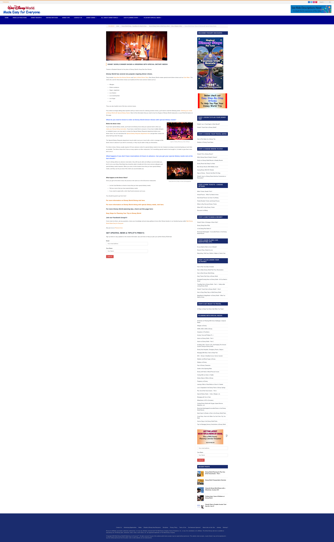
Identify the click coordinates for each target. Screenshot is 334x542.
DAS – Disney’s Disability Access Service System (210, 356)
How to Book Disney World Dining (205, 273)
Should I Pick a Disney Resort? (205, 154)
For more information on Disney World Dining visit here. (126, 200)
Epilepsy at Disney (202, 362)
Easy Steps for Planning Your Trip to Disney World (123, 213)
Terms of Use (182, 527)
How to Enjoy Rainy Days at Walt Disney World (209, 292)
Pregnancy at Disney (202, 381)
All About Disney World (109, 17)
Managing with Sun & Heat (204, 397)
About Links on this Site (209, 527)
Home (6, 17)
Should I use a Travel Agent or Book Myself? (208, 124)
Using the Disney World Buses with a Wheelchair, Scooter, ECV (215, 489)
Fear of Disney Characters (203, 365)
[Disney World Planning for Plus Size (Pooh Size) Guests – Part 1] (200, 474)
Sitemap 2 (225, 527)
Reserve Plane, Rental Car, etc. (205, 250)
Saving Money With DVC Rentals (205, 170)
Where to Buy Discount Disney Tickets (207, 204)
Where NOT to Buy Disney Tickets (206, 207)
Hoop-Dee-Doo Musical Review (122, 77)
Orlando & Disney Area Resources (152, 527)
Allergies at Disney (202, 325)
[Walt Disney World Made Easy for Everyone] (22, 10)
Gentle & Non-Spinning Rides (204, 368)
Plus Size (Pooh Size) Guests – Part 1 (207, 390)
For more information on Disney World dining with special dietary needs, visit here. (135, 204)
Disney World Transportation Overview (22, 2)
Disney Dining (90, 17)
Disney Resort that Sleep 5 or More (206, 163)
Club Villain (187, 77)
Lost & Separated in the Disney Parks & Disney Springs (211, 387)
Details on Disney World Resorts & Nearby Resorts (210, 160)
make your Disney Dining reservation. (116, 129)
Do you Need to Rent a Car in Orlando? (207, 247)
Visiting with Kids (52, 17)
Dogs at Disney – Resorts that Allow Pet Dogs (208, 173)
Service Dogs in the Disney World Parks (207, 421)
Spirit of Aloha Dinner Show (141, 77)
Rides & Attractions (20, 17)
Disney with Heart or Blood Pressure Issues (208, 371)
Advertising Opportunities (130, 527)
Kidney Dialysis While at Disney (205, 378)
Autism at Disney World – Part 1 (205, 338)
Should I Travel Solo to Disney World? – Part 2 (209, 289)
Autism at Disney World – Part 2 (205, 341)
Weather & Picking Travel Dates (205, 142)
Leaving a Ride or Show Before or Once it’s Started (210, 384)
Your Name (109, 248)
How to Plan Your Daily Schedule (205, 266)
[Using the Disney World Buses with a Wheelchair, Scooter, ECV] (200, 490)
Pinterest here (119, 228)
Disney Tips (66, 17)
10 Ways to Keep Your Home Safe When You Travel (210, 309)
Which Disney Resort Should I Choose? (207, 157)
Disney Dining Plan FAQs (203, 225)
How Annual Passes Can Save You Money (208, 197)
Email (107, 240)
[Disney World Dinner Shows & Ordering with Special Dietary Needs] (136, 60)
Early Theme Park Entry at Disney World (207, 276)
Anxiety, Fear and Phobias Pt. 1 (205, 335)
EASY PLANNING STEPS (131, 17)
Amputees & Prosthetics (203, 332)
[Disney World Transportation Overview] (200, 482)
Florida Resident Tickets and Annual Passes (208, 201)
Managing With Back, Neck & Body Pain (207, 352)
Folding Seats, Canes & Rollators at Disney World (214, 497)
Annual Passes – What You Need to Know (207, 194)
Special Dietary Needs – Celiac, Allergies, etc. (208, 394)
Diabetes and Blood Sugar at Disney (206, 359)
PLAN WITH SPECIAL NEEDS (152, 17)
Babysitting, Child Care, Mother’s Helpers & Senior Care (211, 253)
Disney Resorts (36, 17)
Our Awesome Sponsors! (194, 527)
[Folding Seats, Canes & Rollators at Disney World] (200, 498)
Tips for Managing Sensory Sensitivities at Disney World (211, 424)
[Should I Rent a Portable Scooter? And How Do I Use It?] (200, 506)
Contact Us (78, 17)
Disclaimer (165, 527)
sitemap (219, 527)
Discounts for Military (202, 210)
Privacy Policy (173, 527)
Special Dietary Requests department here (138, 133)
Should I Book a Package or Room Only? (207, 222)
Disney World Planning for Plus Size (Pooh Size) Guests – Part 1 (215, 472)
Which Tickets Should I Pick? (204, 191)
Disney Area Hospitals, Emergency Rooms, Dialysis (210, 349)
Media (140, 527)
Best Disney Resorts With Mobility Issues (207, 166)
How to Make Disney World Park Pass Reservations (210, 270)
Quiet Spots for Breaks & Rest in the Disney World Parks (211, 413)
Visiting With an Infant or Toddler (205, 375)
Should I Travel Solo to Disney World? (206, 127)
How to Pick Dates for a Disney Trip (206, 139)
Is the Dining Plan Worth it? (204, 228)
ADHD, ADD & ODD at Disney (204, 328)
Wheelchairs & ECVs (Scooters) (205, 400)
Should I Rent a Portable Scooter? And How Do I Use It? (215, 505)
